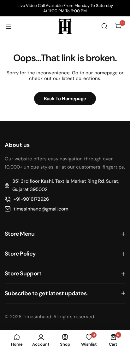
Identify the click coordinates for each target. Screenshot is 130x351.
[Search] (104, 26)
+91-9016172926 (31, 199)
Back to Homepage (65, 98)
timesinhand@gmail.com (41, 209)
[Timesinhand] (65, 26)
